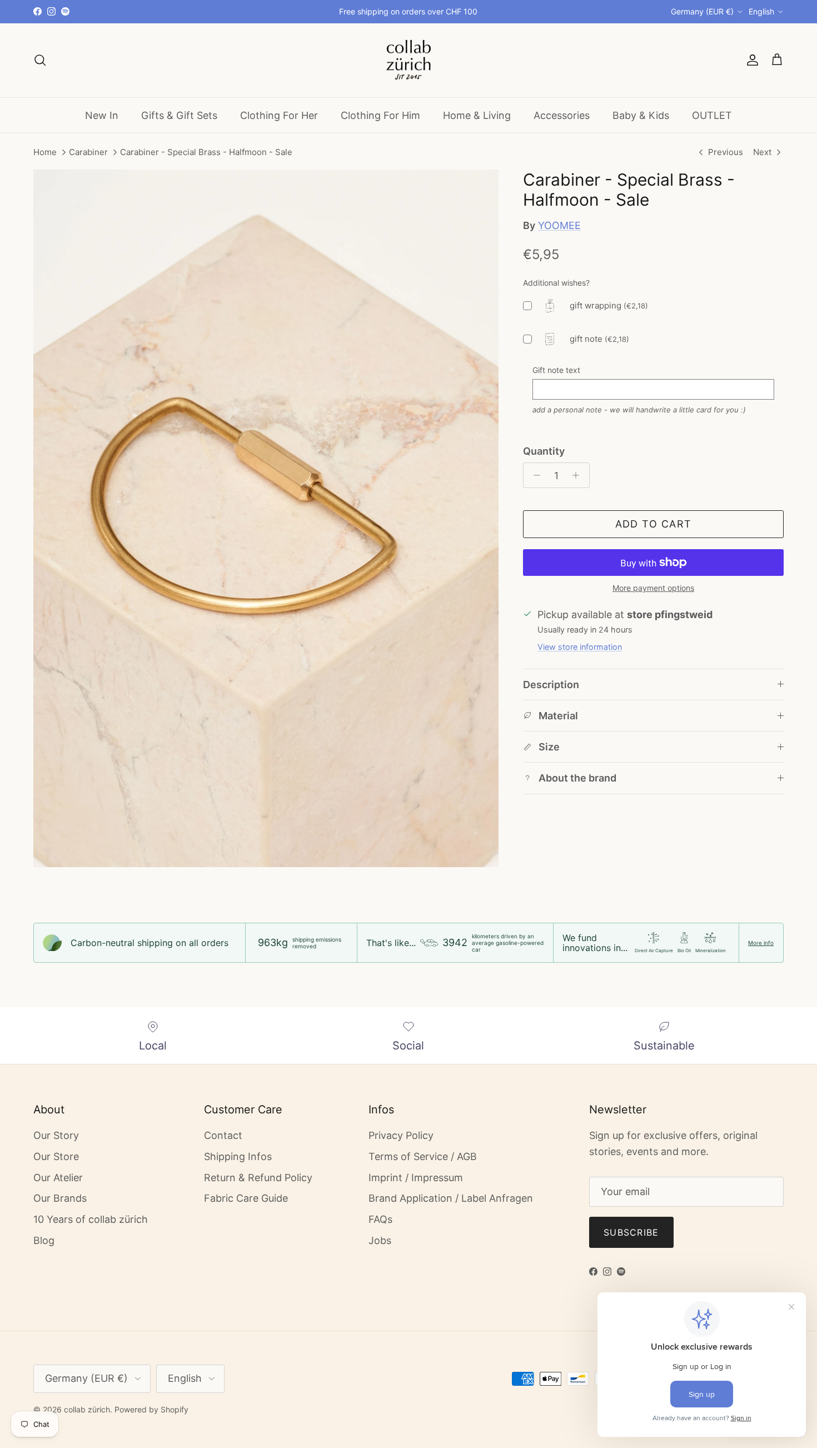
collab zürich (87, 1409)
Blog (43, 1240)
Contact (223, 1135)
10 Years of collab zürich (90, 1219)
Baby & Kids (640, 115)
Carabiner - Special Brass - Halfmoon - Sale (206, 152)
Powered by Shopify (151, 1409)
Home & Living (477, 115)
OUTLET (712, 115)
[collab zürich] (408, 60)
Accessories (562, 115)
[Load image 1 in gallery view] (266, 519)
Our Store (56, 1156)
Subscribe (631, 1232)
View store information (579, 646)
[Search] (40, 60)
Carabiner (88, 152)
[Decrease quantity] (534, 475)
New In (101, 115)
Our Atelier (58, 1177)
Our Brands (60, 1198)
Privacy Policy (401, 1135)
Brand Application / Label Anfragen (450, 1198)
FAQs (380, 1219)
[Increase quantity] (579, 475)
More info (761, 942)
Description (551, 684)
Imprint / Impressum (415, 1177)
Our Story (56, 1135)
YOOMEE (559, 225)
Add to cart (653, 524)
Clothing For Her (279, 115)
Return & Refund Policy (258, 1177)
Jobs (379, 1240)
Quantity (544, 451)
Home (45, 152)
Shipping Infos (238, 1156)
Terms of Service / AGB (422, 1156)
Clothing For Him (380, 115)
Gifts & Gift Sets (179, 115)
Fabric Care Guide (246, 1198)
